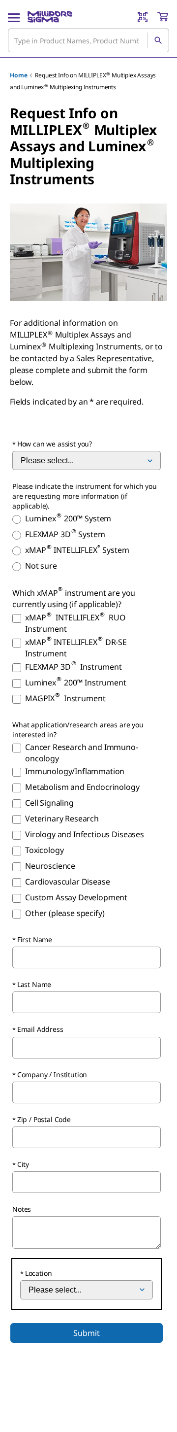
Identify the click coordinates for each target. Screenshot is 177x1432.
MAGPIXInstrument (65, 698)
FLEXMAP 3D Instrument (73, 666)
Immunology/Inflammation (74, 771)
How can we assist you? (54, 443)
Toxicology (44, 850)
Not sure (41, 565)
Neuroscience (50, 865)
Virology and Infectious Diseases (84, 834)
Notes (21, 1209)
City (23, 1164)
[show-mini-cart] (162, 16)
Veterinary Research (62, 818)
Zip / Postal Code (44, 1119)
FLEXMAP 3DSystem (65, 534)
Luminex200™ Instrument (75, 682)
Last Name (34, 984)
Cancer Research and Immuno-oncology (81, 753)
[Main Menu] (14, 17)
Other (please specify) (64, 913)
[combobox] (88, 40)
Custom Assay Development (76, 897)
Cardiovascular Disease (67, 881)
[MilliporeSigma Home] (50, 17)
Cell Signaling (49, 802)
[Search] (158, 40)
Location (38, 1273)
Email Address (40, 1029)
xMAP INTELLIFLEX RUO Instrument (75, 623)
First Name (34, 939)
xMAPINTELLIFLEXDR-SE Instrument (76, 648)
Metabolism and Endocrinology (82, 787)
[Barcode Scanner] (142, 17)
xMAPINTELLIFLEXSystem (77, 550)
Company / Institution (52, 1074)
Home (18, 75)
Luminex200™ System (68, 518)
